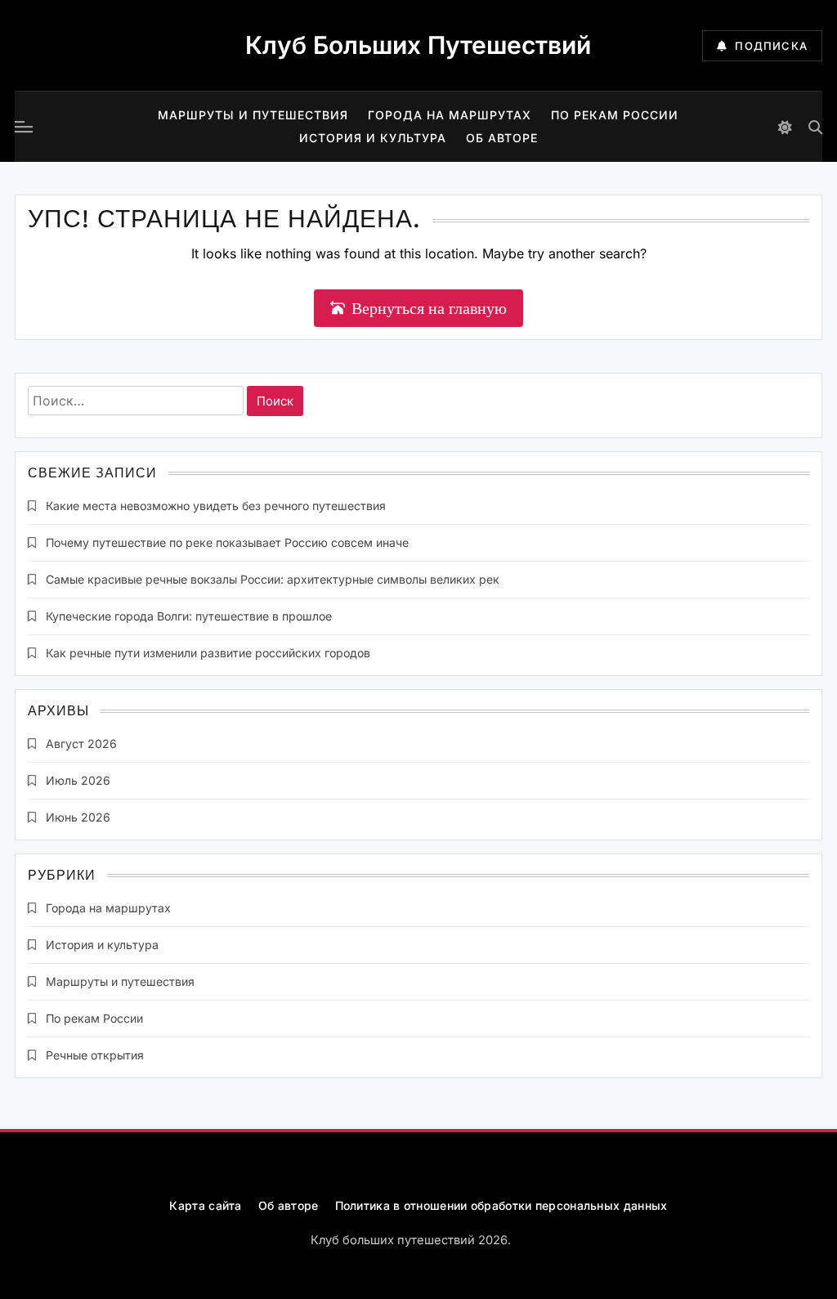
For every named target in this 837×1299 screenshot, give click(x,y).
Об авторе (502, 138)
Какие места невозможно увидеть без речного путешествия (216, 506)
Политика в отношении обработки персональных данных (501, 1205)
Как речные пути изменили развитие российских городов (208, 653)
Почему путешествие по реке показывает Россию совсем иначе (227, 542)
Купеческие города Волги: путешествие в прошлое (189, 616)
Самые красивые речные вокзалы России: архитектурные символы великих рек (272, 579)
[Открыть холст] (24, 126)
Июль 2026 (78, 780)
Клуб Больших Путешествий (418, 45)
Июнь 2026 (78, 817)
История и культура (372, 138)
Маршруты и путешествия (253, 115)
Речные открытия (95, 1055)
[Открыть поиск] (815, 127)
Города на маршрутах (449, 115)
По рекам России (614, 115)
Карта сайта (205, 1205)
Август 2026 (81, 743)
